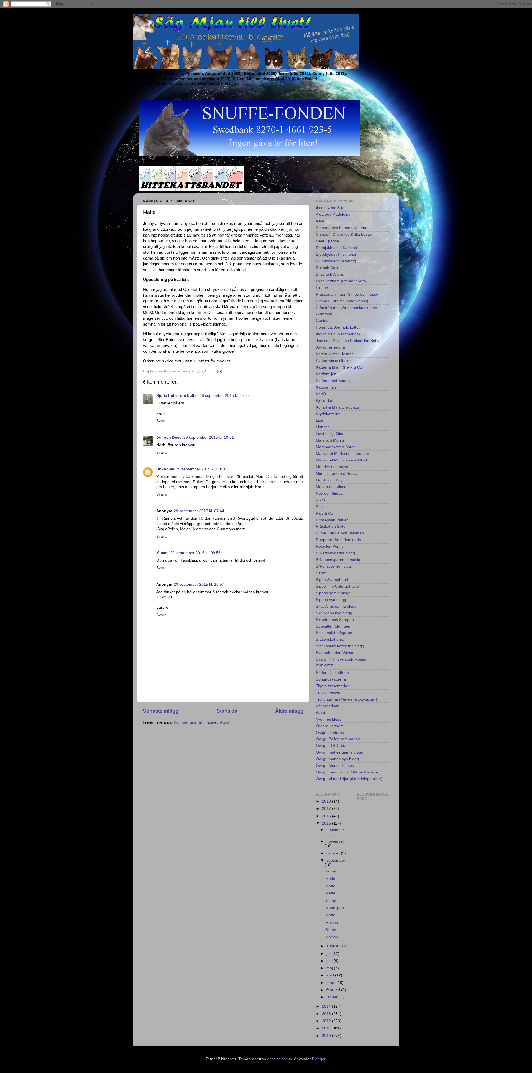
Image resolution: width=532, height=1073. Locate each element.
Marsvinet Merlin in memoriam (342, 453)
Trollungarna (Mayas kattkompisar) (346, 699)
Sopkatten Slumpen (333, 626)
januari (332, 997)
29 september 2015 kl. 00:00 (201, 469)
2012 (327, 1021)
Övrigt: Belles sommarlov (338, 739)
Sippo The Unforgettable (337, 586)
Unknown (165, 469)
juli (329, 954)
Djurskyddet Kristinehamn (338, 254)
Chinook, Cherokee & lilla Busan (344, 234)
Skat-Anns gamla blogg (336, 606)
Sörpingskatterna (331, 679)
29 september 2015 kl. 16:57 (199, 584)
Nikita (321, 500)
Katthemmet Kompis (333, 381)
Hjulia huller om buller (177, 396)
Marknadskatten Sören (336, 447)
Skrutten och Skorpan (335, 620)
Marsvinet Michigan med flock (342, 460)
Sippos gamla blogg (333, 593)
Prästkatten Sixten (332, 526)
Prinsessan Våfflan (332, 520)
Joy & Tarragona (330, 347)
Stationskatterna (330, 639)
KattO (321, 394)
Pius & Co (324, 513)
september (335, 860)
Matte (330, 879)
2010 (327, 1036)
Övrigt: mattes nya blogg (337, 759)
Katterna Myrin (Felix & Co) (340, 367)
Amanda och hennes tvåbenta (342, 228)
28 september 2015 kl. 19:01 (208, 437)
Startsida (226, 711)
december (335, 830)
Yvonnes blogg (329, 719)
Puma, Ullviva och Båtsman (340, 533)
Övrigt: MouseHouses (335, 765)
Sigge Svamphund (332, 580)
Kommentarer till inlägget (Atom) (202, 722)
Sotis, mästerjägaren (334, 633)
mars (331, 983)
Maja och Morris (330, 440)
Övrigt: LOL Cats (330, 746)
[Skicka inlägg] (219, 371)
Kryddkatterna (328, 414)
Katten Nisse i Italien (334, 361)
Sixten (330, 930)
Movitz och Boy (329, 480)
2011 (326, 1028)
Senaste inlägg (160, 711)
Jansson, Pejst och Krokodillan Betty (347, 341)
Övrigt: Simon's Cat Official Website (347, 772)
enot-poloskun (279, 1059)
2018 (327, 801)
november (335, 841)
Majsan (331, 922)
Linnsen (323, 427)
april (330, 975)
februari (333, 990)
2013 (327, 1014)
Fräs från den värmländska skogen (346, 308)
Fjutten (322, 288)
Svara (161, 421)
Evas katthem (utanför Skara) (341, 281)
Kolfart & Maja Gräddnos (337, 407)
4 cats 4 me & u (329, 208)
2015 (327, 823)
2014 (327, 1006)
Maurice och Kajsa (332, 467)
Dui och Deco (169, 437)
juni (330, 961)
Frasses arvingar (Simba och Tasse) (348, 294)
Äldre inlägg (289, 711)
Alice (320, 221)
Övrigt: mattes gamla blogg (339, 752)
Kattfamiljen (326, 374)
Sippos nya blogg (331, 600)
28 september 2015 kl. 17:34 (225, 396)
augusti (333, 946)
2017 (327, 808)
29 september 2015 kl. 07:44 (199, 511)
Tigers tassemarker (333, 686)
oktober (333, 853)
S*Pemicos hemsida (333, 566)
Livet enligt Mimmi (331, 434)
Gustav (322, 321)
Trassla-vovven (329, 693)
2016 (327, 816)
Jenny (330, 871)
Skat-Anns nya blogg (334, 613)
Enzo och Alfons (330, 274)
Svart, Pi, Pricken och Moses (341, 659)
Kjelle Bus (324, 401)
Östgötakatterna (330, 732)
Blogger (318, 1059)
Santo (321, 573)
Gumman (324, 314)
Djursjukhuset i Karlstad (336, 248)
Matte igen (334, 908)
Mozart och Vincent (333, 487)
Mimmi (162, 553)
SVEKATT (324, 666)
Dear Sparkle (327, 241)
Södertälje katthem (332, 673)
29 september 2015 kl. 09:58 (195, 553)
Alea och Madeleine (333, 214)
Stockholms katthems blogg (340, 646)
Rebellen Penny (330, 546)
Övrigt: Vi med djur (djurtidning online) (349, 779)
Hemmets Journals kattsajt (339, 327)
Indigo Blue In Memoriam (338, 334)
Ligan (321, 420)
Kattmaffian (326, 387)
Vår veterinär (327, 706)
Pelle (320, 507)
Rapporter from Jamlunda (338, 540)
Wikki (320, 713)
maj (330, 968)
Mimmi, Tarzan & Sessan (338, 473)
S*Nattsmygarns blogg (335, 553)
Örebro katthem (330, 726)
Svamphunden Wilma (334, 653)
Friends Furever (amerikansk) (342, 301)
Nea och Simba (329, 493)
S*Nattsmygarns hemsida (338, 560)
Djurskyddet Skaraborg (336, 261)
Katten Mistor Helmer (334, 354)
